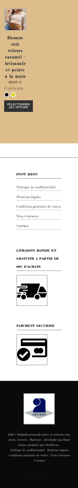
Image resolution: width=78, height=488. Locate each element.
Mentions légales (28, 197)
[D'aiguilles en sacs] (39, 408)
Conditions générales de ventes (38, 206)
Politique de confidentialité (36, 187)
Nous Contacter (27, 216)
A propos (22, 226)
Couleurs (14, 88)
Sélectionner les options (18, 106)
